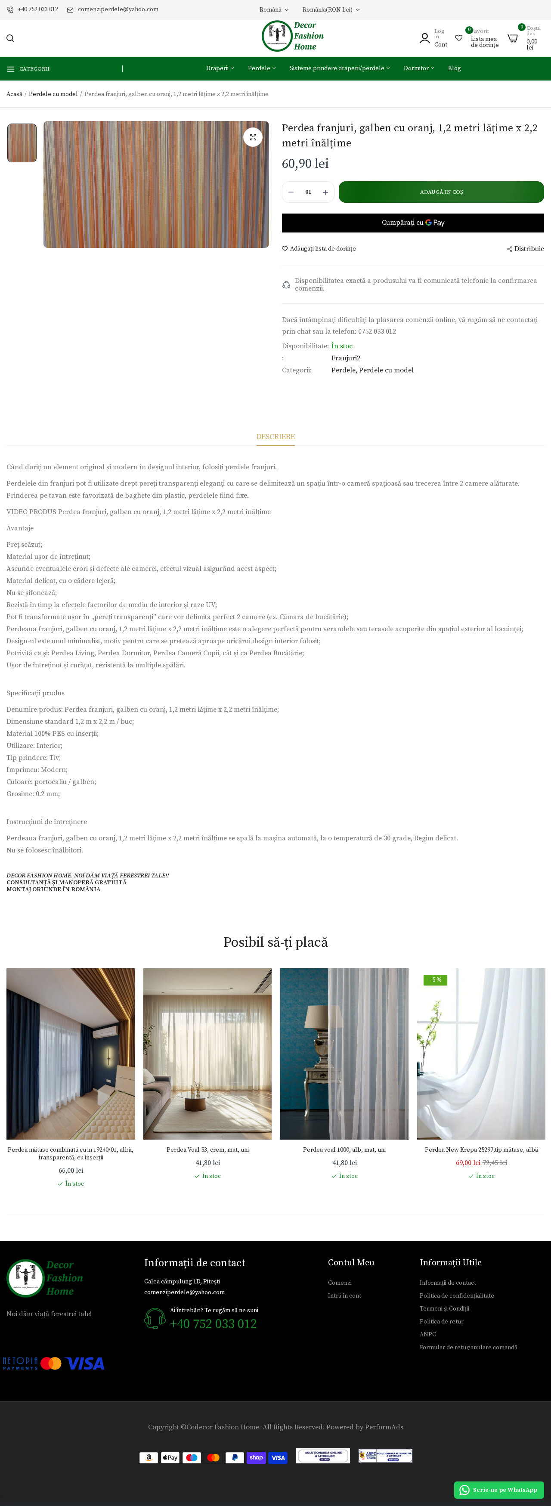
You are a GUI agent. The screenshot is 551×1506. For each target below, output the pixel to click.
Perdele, (345, 370)
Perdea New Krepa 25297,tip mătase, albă (481, 1150)
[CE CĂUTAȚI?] (10, 38)
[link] (119, 983)
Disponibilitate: (305, 346)
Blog (454, 68)
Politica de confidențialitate (457, 1296)
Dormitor (417, 68)
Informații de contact (448, 1283)
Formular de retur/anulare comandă (468, 1347)
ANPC (428, 1335)
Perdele (260, 68)
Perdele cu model (53, 94)
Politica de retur (442, 1322)
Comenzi (340, 1283)
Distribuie (529, 249)
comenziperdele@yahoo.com (118, 9)
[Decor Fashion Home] (298, 38)
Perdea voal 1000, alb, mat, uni (344, 1150)
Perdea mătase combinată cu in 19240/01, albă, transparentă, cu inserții (70, 1154)
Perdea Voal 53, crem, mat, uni (208, 1150)
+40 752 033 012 (38, 9)
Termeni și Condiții (444, 1309)
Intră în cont (344, 1296)
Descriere (276, 437)
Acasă (14, 94)
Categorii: (297, 370)
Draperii (218, 68)
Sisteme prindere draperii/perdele (338, 68)
